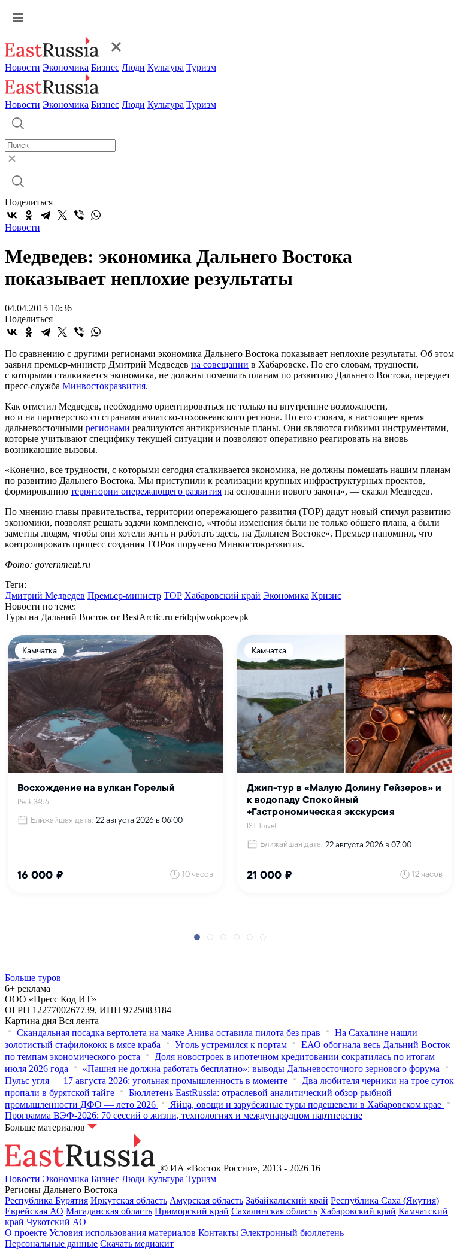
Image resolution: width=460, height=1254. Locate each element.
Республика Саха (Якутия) (385, 1200)
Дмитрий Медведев (45, 595)
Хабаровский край (222, 595)
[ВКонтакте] (12, 215)
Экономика (66, 67)
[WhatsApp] (96, 215)
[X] (62, 215)
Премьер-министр (124, 595)
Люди (133, 67)
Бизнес (105, 67)
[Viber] (79, 215)
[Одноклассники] (29, 215)
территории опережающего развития (146, 491)
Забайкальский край (287, 1200)
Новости (22, 67)
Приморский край (192, 1211)
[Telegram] (45, 215)
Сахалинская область (274, 1211)
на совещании (220, 364)
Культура (165, 67)
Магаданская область (109, 1211)
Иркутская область (128, 1200)
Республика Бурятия (46, 1200)
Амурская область (206, 1200)
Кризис (326, 595)
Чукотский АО (56, 1222)
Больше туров (33, 978)
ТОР (173, 595)
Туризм (201, 67)
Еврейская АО (34, 1211)
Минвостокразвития (104, 386)
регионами (108, 428)
